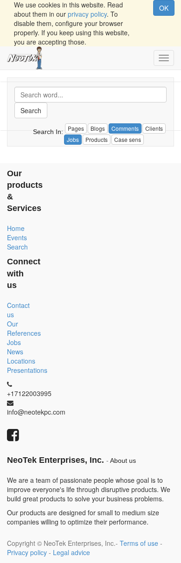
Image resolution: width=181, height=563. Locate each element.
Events (17, 237)
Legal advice (71, 552)
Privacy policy (27, 552)
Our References (24, 328)
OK (163, 8)
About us (123, 460)
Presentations (27, 370)
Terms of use (139, 543)
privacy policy (87, 14)
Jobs (14, 342)
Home (16, 228)
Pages (76, 128)
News (15, 351)
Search (30, 110)
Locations (21, 360)
